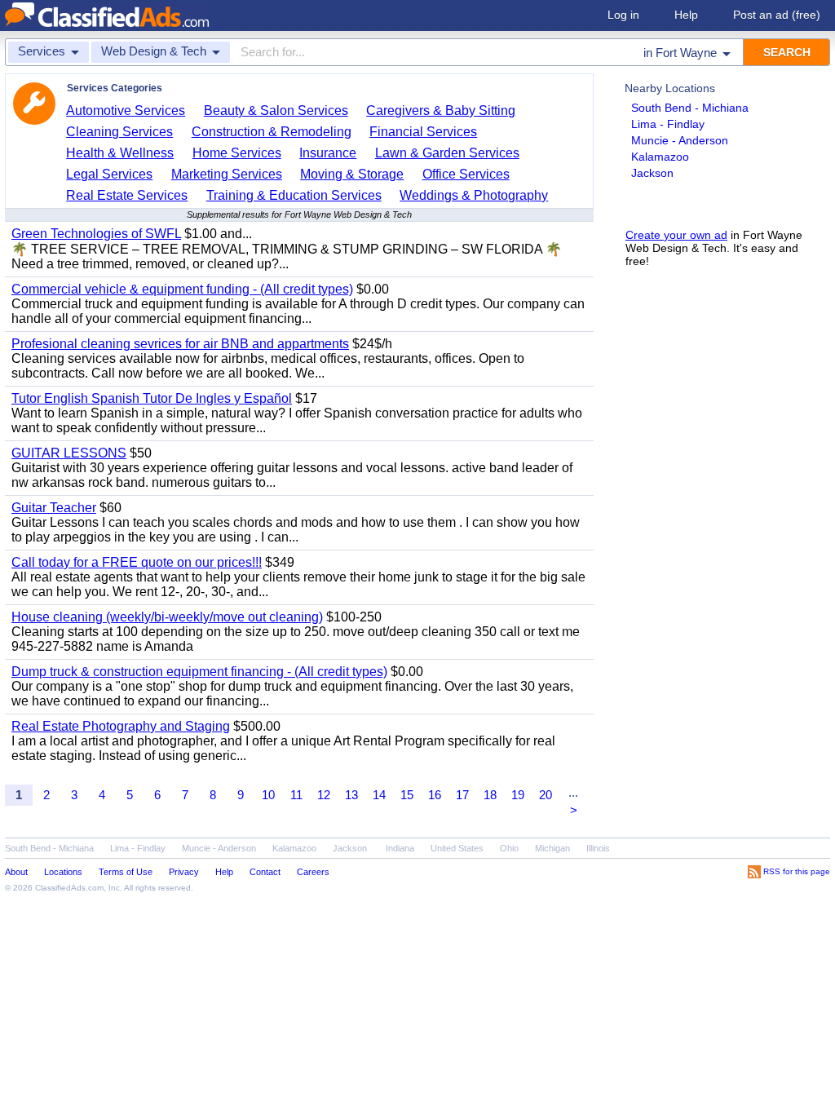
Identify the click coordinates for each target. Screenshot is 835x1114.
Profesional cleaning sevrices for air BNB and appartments (180, 344)
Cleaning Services (119, 132)
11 (296, 795)
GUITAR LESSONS (68, 453)
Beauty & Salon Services (276, 110)
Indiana (400, 848)
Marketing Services (226, 174)
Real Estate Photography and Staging (120, 726)
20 (545, 795)
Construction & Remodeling (271, 132)
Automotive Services (125, 110)
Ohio (509, 848)
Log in (623, 14)
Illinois (598, 848)
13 (351, 795)
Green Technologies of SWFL (96, 234)
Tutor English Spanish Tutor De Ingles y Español (151, 398)
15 (406, 795)
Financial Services (423, 132)
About (16, 872)
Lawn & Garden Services (447, 153)
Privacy (184, 872)
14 (379, 795)
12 (323, 795)
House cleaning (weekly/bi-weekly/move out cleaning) (167, 617)
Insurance (327, 153)
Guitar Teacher (53, 508)
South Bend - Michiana (690, 107)
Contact (265, 872)
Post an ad (776, 14)
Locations (63, 872)
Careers (313, 872)
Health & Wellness (120, 153)
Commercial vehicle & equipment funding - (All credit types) (182, 289)
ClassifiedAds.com (69, 887)
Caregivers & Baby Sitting (440, 110)
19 (517, 795)
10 (268, 795)
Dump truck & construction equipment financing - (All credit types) (199, 672)
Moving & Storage (352, 174)
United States (457, 848)
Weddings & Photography (474, 195)
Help (686, 14)
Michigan (552, 848)
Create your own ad (676, 234)
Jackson (652, 172)
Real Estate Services (127, 195)
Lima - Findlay (668, 123)
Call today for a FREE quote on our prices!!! (136, 562)
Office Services (466, 174)
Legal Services (109, 174)
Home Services (236, 153)
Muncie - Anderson (679, 140)
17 (462, 795)
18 (490, 795)
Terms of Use (125, 872)
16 (434, 795)
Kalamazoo (660, 156)
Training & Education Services (294, 195)
